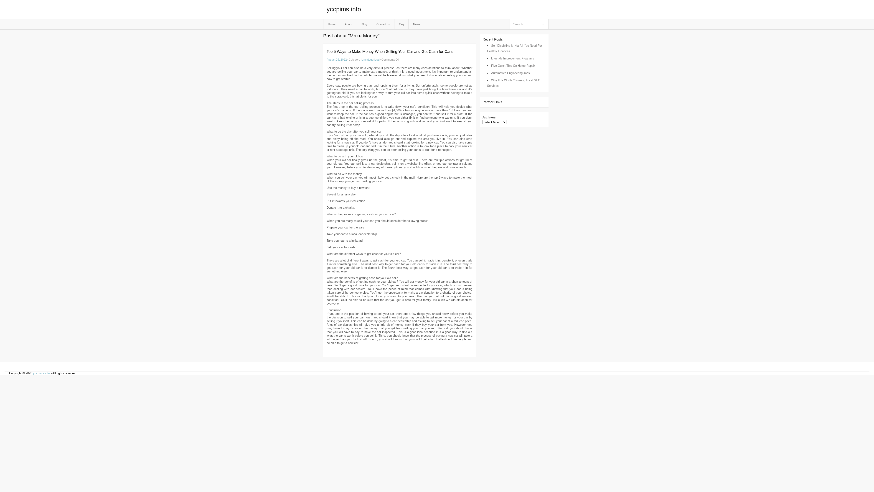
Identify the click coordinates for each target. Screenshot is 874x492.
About (348, 24)
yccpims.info (344, 9)
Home (331, 24)
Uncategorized (370, 59)
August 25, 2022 (337, 59)
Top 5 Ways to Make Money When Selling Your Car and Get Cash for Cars (390, 51)
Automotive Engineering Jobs (510, 73)
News (416, 24)
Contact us (383, 24)
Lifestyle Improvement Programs (512, 58)
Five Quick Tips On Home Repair (513, 65)
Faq (401, 24)
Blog (364, 24)
